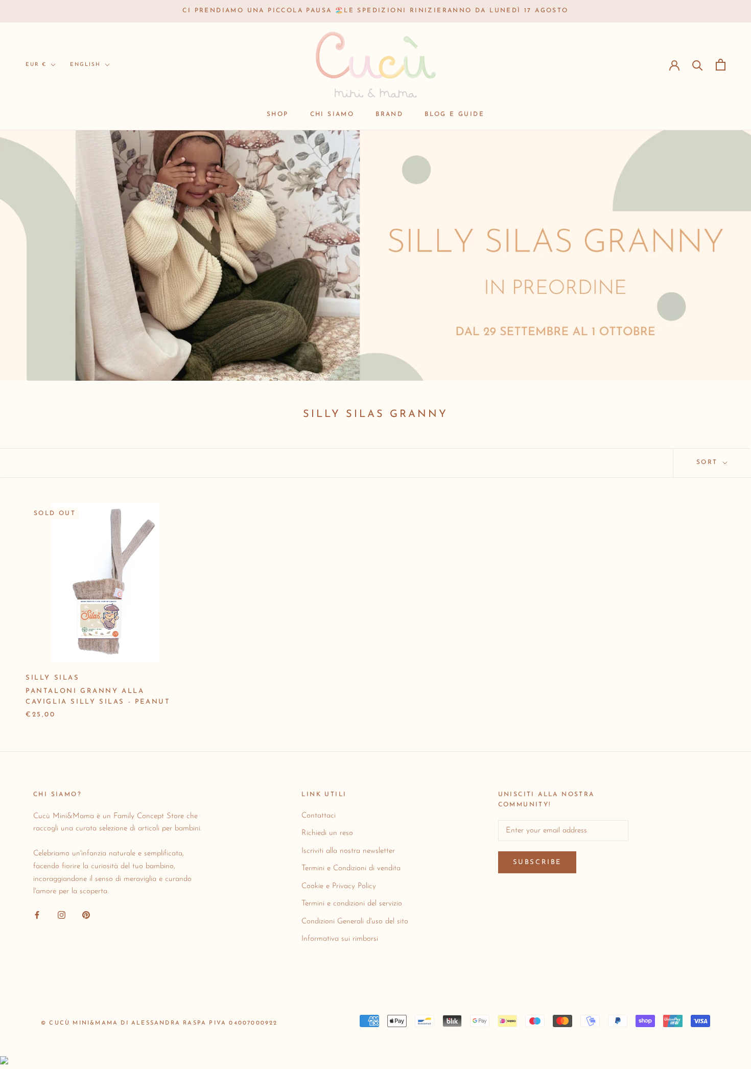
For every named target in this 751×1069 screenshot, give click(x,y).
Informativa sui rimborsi (339, 939)
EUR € (36, 64)
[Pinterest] (86, 915)
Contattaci (318, 816)
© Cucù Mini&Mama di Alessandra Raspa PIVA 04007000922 (159, 1023)
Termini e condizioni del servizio (351, 904)
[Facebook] (37, 915)
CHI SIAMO (332, 114)
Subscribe (537, 862)
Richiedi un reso (327, 833)
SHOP (278, 114)
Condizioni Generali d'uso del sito (354, 921)
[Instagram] (61, 915)
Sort (708, 462)
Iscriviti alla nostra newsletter (348, 851)
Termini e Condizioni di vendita (351, 868)
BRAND (389, 114)
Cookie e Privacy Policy (338, 886)
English (85, 64)
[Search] (697, 64)
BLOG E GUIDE (454, 114)
